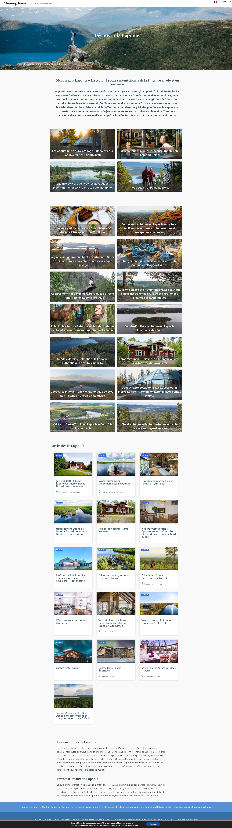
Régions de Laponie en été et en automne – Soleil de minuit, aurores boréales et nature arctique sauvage (82, 261)
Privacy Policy (193, 819)
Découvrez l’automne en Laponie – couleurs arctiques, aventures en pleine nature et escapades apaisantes (149, 228)
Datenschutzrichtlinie (31, 807)
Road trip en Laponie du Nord (149, 187)
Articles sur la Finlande (42, 3)
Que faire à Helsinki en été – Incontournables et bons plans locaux (178, 807)
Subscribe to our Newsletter (175, 819)
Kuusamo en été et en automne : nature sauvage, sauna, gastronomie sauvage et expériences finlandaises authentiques (149, 293)
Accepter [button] (153, 824)
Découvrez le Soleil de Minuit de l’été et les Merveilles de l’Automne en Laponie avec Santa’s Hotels (149, 391)
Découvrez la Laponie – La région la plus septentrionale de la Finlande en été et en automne (97, 807)
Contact (46, 807)
